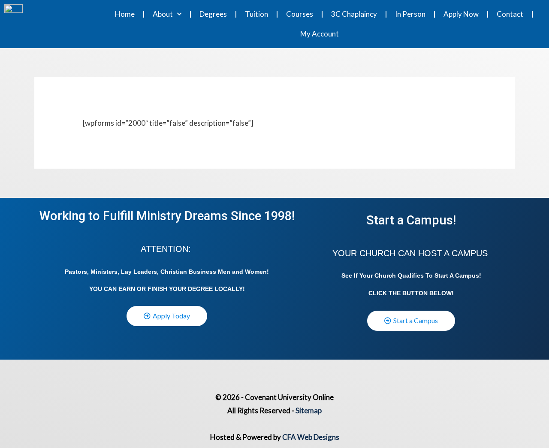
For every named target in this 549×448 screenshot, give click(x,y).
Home (125, 13)
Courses (299, 13)
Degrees (213, 13)
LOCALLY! (229, 288)
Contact (510, 13)
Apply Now (461, 13)
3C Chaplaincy (354, 13)
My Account (319, 33)
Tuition (256, 13)
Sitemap (309, 410)
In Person (410, 13)
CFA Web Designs (310, 437)
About (163, 13)
